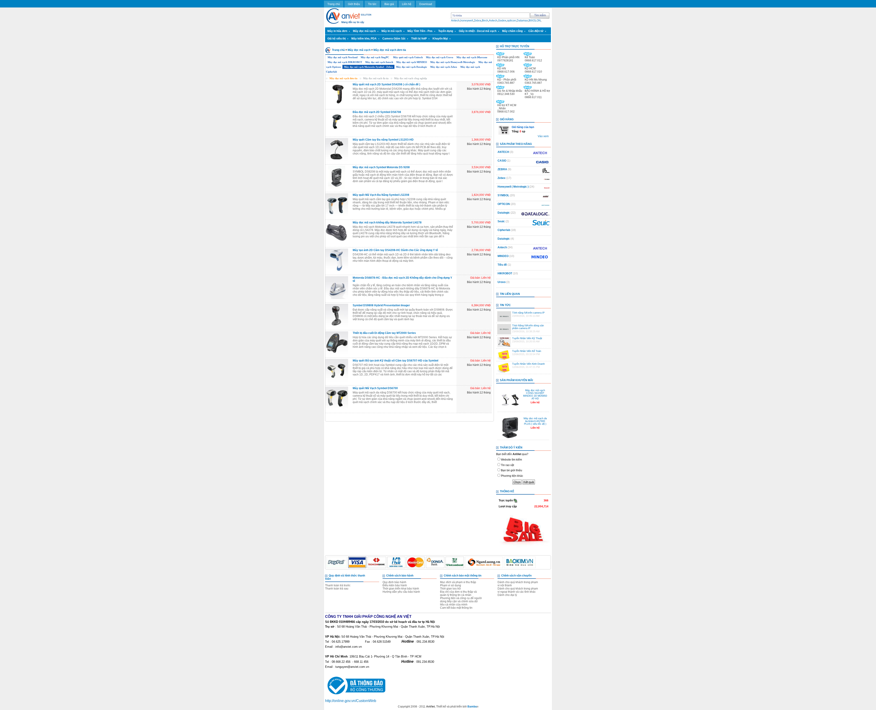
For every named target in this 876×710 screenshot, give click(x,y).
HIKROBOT (505, 273)
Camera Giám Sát (393, 38)
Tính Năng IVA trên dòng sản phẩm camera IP (528, 327)
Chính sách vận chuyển (516, 575)
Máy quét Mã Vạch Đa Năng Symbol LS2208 (381, 194)
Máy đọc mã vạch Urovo (439, 57)
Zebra (477, 20)
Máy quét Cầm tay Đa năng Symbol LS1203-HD (383, 139)
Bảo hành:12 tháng (479, 88)
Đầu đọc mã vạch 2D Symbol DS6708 (377, 112)
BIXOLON (535, 20)
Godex (502, 20)
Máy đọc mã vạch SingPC (375, 57)
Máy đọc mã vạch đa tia (375, 78)
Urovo (502, 282)
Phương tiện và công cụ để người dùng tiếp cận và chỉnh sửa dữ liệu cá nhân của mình (461, 601)
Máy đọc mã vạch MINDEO (411, 62)
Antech (455, 20)
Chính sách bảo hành (399, 575)
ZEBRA (502, 169)
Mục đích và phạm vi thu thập (458, 582)
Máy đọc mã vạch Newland (342, 57)
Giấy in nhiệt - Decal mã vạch (477, 31)
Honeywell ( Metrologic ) (513, 186)
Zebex (502, 178)
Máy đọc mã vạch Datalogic (411, 66)
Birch (485, 20)
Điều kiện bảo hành (395, 585)
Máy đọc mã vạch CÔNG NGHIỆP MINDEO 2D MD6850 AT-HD (535, 394)
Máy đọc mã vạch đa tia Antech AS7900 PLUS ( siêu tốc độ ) (535, 421)
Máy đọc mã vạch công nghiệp (410, 78)
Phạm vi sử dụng (450, 585)
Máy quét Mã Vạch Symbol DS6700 (375, 388)
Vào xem (543, 136)
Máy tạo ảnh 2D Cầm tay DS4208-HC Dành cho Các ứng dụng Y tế (395, 250)
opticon (511, 20)
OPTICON (504, 204)
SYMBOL (503, 195)
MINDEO (503, 256)
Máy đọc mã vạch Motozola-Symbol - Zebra (368, 66)
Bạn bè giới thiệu (511, 470)
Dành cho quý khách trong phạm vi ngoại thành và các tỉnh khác (518, 590)
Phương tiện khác (512, 475)
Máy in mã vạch (391, 31)
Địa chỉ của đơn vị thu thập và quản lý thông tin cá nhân (458, 593)
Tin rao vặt (507, 465)
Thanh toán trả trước (337, 585)
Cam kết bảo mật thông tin (456, 607)
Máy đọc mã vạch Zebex (443, 66)
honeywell (466, 20)
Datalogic (504, 212)
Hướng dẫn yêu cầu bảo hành (401, 591)
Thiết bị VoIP (419, 38)
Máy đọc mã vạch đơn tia (389, 50)
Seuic (502, 221)
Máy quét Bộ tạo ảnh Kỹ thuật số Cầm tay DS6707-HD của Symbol (395, 360)
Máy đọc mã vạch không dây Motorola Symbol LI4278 (387, 222)
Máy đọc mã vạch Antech (379, 62)
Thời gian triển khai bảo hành (401, 588)
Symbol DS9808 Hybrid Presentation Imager (381, 305)
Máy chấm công (512, 31)
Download (425, 4)
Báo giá (389, 4)
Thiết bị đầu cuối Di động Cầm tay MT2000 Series (384, 333)
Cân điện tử (535, 31)
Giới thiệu (354, 4)
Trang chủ (333, 4)
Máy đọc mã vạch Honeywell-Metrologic (452, 62)
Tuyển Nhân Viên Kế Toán (526, 351)
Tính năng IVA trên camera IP (528, 312)
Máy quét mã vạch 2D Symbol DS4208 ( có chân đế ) (386, 84)
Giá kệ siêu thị (336, 38)
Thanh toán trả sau (336, 588)
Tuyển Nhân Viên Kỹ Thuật (527, 338)
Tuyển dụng (445, 31)
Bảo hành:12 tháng (479, 144)
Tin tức (372, 4)
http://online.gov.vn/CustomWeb (350, 701)
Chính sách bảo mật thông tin (462, 575)
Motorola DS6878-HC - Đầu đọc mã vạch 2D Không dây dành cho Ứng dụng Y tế (402, 279)
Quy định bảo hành (394, 582)
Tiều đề (502, 264)
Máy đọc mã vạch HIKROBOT (345, 62)
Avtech (493, 20)
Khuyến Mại (440, 38)
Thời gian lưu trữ (450, 588)
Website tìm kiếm (511, 459)
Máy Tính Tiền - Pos (420, 31)
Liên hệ (406, 4)
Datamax (522, 20)
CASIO (502, 160)
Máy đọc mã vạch (364, 31)
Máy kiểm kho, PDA (364, 38)
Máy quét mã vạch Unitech (408, 57)
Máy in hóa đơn (337, 31)
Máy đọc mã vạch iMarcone (471, 57)
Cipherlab (504, 230)
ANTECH (503, 152)
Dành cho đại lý (507, 595)
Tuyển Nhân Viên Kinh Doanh (528, 363)
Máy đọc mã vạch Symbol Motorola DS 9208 (381, 167)
